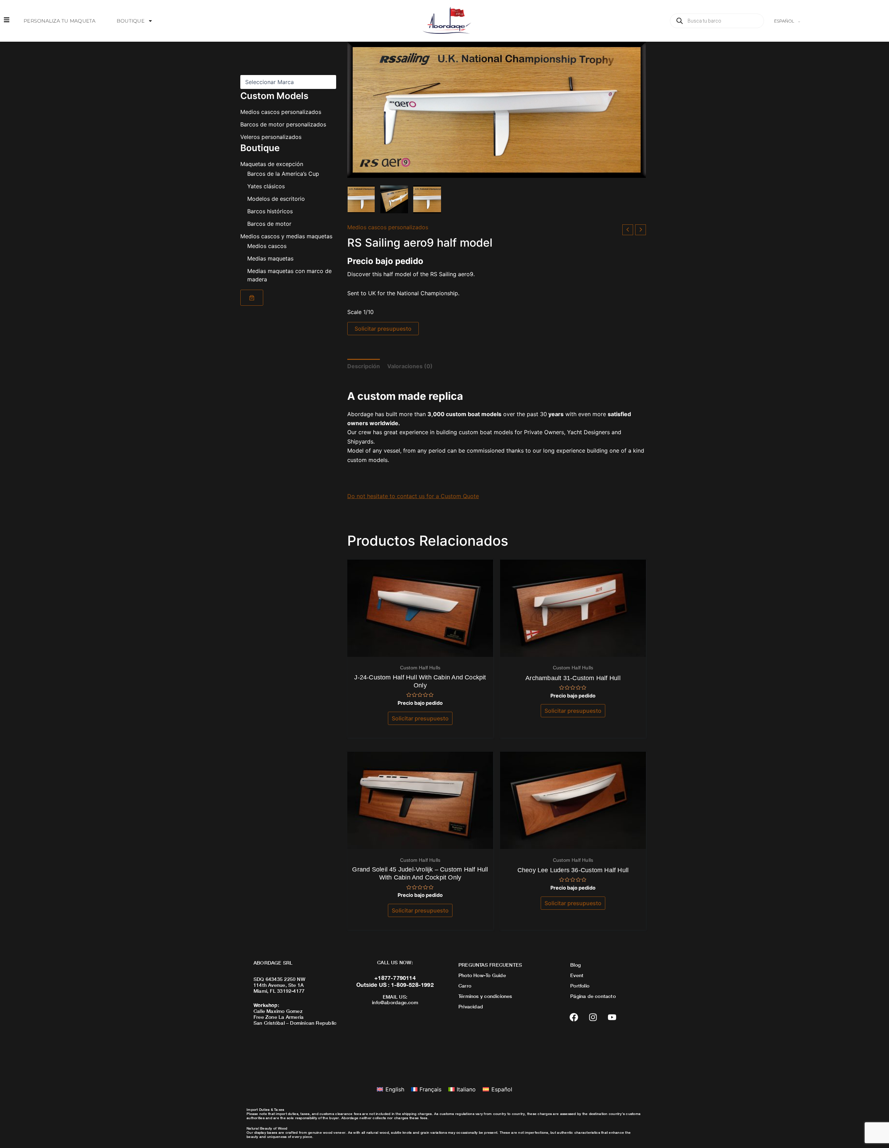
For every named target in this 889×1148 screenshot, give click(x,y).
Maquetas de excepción (271, 163)
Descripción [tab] (363, 366)
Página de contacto (593, 996)
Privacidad (470, 1006)
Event (576, 975)
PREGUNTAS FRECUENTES (490, 965)
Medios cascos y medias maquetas (286, 236)
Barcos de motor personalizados (283, 124)
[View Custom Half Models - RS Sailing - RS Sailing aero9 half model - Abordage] (361, 199)
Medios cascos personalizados (280, 111)
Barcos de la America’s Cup (283, 173)
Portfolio (579, 986)
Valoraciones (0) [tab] (410, 366)
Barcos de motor (269, 223)
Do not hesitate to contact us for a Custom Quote (413, 496)
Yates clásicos (266, 186)
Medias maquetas (270, 258)
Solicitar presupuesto (383, 328)
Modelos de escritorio (276, 198)
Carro (464, 986)
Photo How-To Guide (482, 975)
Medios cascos (266, 245)
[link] (251, 298)
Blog (575, 965)
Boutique (130, 21)
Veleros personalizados (270, 136)
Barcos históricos (270, 211)
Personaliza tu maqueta (60, 21)
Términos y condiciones (485, 996)
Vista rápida (420, 650)
